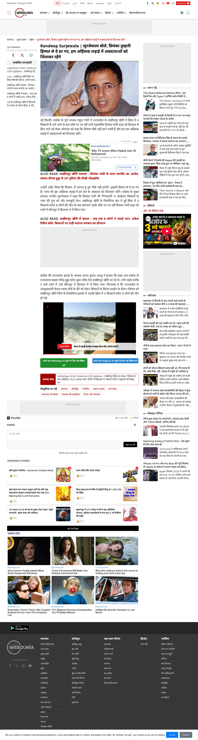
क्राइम (43, 711)
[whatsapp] (31, 55)
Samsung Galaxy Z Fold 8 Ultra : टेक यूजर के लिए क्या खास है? (166, 442)
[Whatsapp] (173, 3)
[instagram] (163, 3)
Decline (185, 735)
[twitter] (153, 3)
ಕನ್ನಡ (109, 3)
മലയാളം (100, 3)
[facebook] (148, 3)
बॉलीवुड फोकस (78, 682)
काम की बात (46, 702)
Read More (64, 345)
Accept (172, 735)
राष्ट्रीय (31, 39)
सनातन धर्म (108, 653)
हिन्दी (58, 3)
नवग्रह (163, 692)
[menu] (10, 13)
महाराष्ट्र (43, 692)
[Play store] (182, 12)
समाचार (43, 12)
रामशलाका (165, 677)
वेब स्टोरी (75, 653)
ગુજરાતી (117, 3)
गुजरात (43, 687)
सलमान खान (77, 687)
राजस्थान (44, 697)
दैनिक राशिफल (167, 644)
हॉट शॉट (75, 648)
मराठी (82, 3)
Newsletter (181, 3)
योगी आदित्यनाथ (47, 644)
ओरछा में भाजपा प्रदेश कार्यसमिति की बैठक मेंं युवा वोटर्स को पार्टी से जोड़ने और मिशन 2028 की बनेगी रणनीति (167, 392)
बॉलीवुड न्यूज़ (77, 644)
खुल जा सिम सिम (79, 673)
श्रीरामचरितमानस (137, 12)
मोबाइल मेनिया (155, 413)
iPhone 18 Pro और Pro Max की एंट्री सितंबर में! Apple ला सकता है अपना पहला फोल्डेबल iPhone (165, 465)
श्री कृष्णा (107, 658)
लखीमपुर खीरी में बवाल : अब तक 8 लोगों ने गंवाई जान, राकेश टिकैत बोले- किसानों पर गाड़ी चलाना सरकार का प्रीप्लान (22, 95)
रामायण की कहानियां (71, 394)
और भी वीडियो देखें (153, 211)
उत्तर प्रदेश (45, 648)
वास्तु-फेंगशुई (166, 668)
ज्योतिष (120, 12)
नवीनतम (151, 295)
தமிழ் (75, 3)
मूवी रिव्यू (75, 658)
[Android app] (19, 628)
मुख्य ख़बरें (21, 39)
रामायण (107, 663)
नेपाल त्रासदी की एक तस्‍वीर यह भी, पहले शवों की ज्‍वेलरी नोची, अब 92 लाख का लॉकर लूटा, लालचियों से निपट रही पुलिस (166, 324)
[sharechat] (158, 3)
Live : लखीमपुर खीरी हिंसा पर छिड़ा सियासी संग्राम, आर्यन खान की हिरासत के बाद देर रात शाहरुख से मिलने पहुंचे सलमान (22, 78)
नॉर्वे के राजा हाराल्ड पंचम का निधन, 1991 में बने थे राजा (167, 347)
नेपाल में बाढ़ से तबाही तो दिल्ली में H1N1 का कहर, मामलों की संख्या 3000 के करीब (167, 117)
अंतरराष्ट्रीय (45, 663)
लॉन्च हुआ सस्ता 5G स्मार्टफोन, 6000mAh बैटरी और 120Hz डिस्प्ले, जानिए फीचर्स (166, 420)
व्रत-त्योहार (108, 673)
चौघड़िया (164, 682)
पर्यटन (74, 668)
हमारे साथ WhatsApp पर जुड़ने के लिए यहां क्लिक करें (64, 363)
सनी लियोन (76, 692)
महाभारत (107, 668)
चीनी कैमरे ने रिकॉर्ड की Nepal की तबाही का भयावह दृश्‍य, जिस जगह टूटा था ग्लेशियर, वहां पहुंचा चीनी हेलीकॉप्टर (167, 162)
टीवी (73, 697)
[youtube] (168, 3)
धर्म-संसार (95, 12)
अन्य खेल (144, 644)
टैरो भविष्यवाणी (167, 673)
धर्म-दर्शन (107, 677)
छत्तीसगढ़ (44, 682)
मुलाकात (75, 702)
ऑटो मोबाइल (46, 707)
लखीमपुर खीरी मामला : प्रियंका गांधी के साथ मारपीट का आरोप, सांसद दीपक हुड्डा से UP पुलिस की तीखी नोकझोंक (22, 86)
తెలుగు (90, 3)
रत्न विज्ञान (165, 697)
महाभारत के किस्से (50, 394)
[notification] (188, 12)
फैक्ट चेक (44, 716)
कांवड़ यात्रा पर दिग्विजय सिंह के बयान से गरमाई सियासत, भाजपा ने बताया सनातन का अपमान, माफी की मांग (165, 139)
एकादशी (107, 644)
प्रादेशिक (44, 673)
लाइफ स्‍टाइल (99, 388)
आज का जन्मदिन (168, 648)
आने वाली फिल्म (78, 677)
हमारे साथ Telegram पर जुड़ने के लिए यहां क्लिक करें (115, 360)
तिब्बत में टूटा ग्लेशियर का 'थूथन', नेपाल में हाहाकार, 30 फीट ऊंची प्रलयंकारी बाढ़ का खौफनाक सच (162, 184)
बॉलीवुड (56, 12)
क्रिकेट (108, 12)
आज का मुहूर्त (166, 653)
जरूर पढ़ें (152, 88)
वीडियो (150, 205)
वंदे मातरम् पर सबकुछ (76, 12)
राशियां (164, 658)
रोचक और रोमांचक (91, 394)
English (66, 3)
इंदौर (42, 668)
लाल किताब (166, 663)
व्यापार (43, 721)
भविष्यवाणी (108, 648)
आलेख (74, 663)
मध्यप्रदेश (44, 677)
